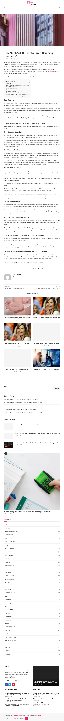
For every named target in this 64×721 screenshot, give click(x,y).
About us (16, 718)
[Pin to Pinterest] (38, 269)
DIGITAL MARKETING (32, 541)
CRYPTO (32, 538)
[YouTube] (13, 684)
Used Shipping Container (12, 86)
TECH (32, 633)
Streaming (33, 654)
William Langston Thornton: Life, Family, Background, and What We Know (21, 399)
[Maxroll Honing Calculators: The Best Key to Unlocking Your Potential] (32, 481)
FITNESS (33, 572)
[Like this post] (33, 269)
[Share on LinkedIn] (40, 269)
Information (33, 616)
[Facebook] (6, 684)
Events (33, 613)
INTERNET (32, 582)
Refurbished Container (12, 89)
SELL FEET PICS (33, 589)
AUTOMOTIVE (33, 609)
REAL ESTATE (33, 535)
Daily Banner (7, 58)
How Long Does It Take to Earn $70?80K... (17, 369)
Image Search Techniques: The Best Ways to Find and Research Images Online (22, 406)
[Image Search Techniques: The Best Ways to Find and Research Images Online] (8, 445)
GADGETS (33, 644)
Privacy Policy (9, 718)
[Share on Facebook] (35, 269)
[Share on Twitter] (36, 269)
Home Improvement (32, 579)
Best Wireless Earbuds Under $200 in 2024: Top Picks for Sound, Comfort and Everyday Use (25, 412)
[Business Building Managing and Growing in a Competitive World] (46, 358)
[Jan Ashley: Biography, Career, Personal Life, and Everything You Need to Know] (8, 436)
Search (5, 386)
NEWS (32, 596)
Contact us (21, 718)
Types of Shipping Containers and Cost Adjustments (17, 85)
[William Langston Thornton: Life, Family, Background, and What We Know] (8, 426)
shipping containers (10, 248)
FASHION (32, 558)
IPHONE (33, 650)
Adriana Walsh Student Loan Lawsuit (43, 698)
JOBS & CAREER (33, 555)
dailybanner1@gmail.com (16, 680)
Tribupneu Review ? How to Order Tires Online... (47, 343)
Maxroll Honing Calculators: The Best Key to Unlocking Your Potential (27, 512)
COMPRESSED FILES (33, 640)
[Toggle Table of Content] (27, 81)
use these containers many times (28, 196)
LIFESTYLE (32, 586)
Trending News (33, 603)
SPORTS (33, 630)
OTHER (32, 606)
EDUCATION (32, 552)
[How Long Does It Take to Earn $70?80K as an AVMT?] (17, 358)
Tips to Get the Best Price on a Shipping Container (17, 94)
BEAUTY (33, 562)
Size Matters (9, 83)
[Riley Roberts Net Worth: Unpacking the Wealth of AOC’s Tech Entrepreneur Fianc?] (17, 332)
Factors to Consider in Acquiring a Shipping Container (17, 96)
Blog (32, 524)
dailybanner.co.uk (18, 715)
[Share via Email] (42, 269)
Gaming (33, 647)
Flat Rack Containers (12, 91)
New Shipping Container (12, 88)
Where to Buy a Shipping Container (13, 92)
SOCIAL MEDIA (33, 548)
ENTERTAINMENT (33, 565)
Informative (33, 599)
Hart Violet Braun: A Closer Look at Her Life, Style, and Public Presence (20, 409)
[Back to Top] (26, 718)
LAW (33, 623)
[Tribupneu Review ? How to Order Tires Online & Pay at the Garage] (46, 332)
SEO (33, 545)
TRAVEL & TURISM (33, 592)
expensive (50, 71)
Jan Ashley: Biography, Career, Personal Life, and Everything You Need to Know (23, 402)
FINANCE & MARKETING (33, 531)
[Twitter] (9, 684)
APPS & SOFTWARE (33, 637)
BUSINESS (6, 50)
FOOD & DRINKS (33, 575)
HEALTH (32, 569)
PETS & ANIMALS (33, 627)
